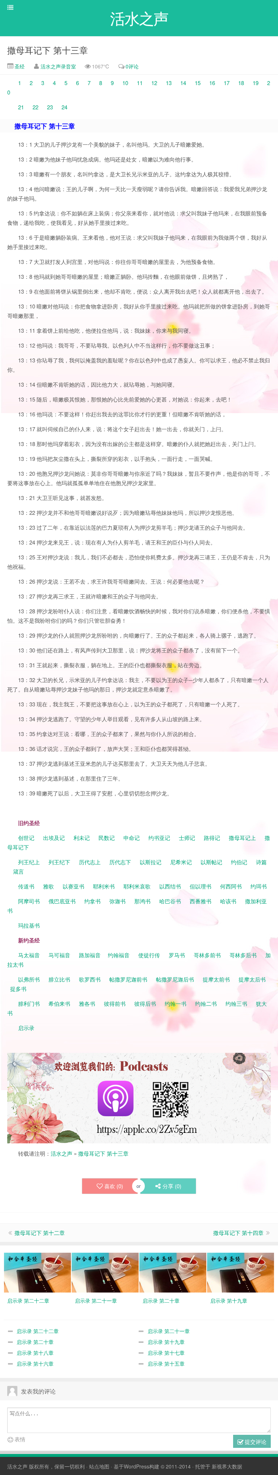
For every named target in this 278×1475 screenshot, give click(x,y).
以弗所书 (29, 979)
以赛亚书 (73, 886)
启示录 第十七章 (166, 1352)
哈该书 (228, 901)
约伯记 (239, 862)
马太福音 (29, 955)
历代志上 (90, 862)
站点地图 (99, 1466)
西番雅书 (200, 901)
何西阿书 (231, 886)
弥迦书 (117, 901)
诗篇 (261, 862)
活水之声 (61, 1153)
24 (64, 107)
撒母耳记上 (242, 837)
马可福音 (59, 955)
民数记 (107, 837)
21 (21, 107)
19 (256, 83)
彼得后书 (145, 1003)
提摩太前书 (216, 979)
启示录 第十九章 (166, 1341)
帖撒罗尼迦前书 (129, 979)
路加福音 (90, 955)
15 (198, 83)
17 (226, 83)
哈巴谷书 (170, 901)
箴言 (18, 871)
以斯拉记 (150, 862)
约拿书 (92, 901)
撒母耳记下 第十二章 (39, 1232)
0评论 (132, 66)
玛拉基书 (29, 925)
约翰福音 (119, 955)
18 (241, 83)
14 (182, 83)
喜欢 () (113, 1186)
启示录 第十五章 (166, 1363)
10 (124, 83)
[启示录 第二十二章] (37, 1272)
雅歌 (48, 886)
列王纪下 (59, 862)
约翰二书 (206, 1003)
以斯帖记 (211, 862)
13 (168, 83)
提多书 (18, 988)
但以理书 (200, 886)
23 (50, 107)
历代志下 (120, 862)
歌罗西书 (90, 979)
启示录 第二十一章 (169, 1331)
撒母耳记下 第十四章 (238, 1232)
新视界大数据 (227, 1466)
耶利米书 (104, 886)
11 (140, 83)
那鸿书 (142, 901)
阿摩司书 (29, 901)
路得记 (213, 837)
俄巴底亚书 (62, 901)
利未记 (82, 837)
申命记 (132, 837)
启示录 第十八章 (35, 1352)
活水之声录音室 (58, 66)
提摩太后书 (252, 979)
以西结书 (170, 886)
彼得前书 (115, 1003)
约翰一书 (175, 1003)
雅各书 (87, 1003)
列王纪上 (29, 862)
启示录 (26, 1027)
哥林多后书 (243, 955)
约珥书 (258, 886)
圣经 (19, 66)
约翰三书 (236, 1003)
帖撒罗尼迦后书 (175, 979)
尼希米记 (180, 862)
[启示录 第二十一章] (105, 1272)
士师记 (186, 837)
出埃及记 (53, 837)
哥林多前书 (207, 955)
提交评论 (254, 1441)
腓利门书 (29, 1003)
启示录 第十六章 (35, 1363)
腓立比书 (59, 979)
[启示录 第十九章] (240, 1272)
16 (212, 83)
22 (36, 107)
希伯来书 (59, 1003)
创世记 (26, 837)
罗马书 (177, 955)
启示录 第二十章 (35, 1341)
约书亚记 (159, 837)
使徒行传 (149, 955)
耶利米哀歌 (137, 886)
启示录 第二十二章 (38, 1331)
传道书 (27, 886)
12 (154, 83)
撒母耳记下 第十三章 (47, 49)
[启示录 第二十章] (172, 1272)
